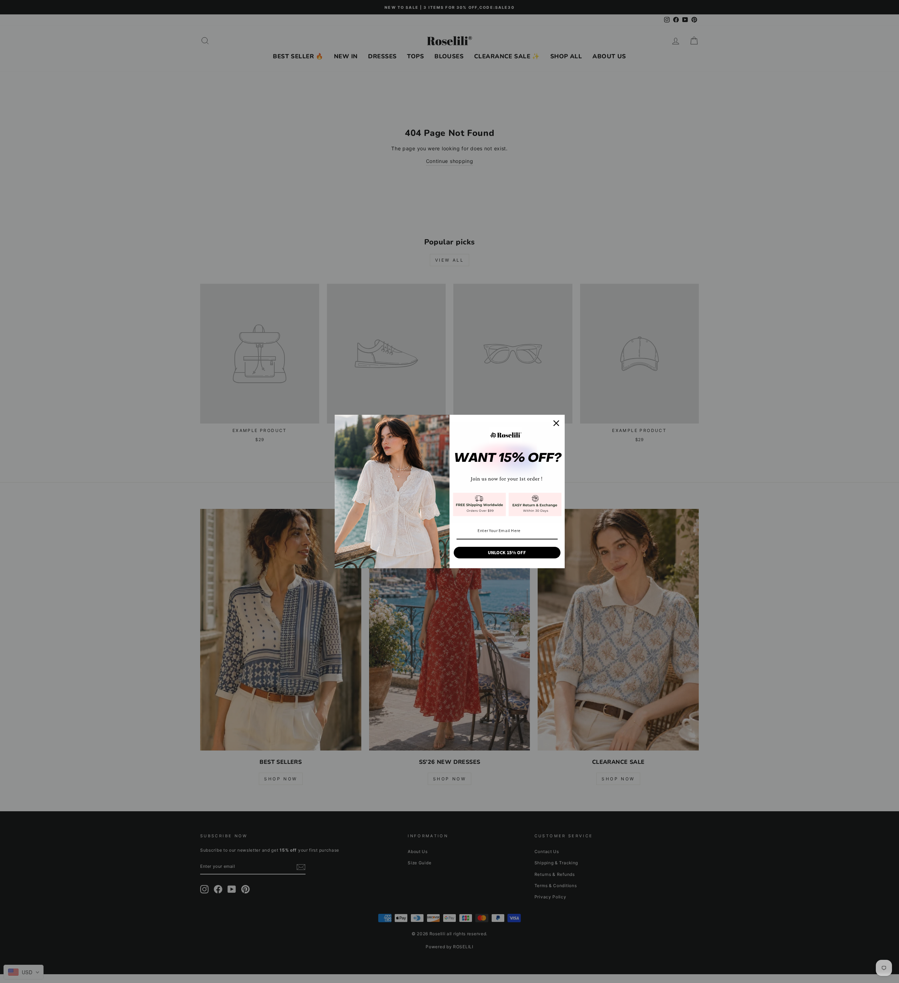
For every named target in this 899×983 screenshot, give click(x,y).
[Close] (556, 423)
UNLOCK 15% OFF (507, 552)
